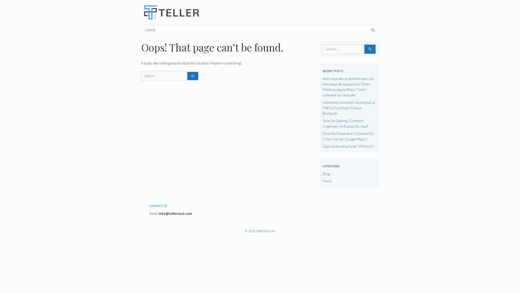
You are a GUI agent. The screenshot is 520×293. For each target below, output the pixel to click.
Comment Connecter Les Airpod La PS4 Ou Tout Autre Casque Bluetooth (349, 108)
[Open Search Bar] (373, 30)
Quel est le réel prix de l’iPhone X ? (348, 146)
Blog (326, 174)
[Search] (192, 76)
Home (150, 30)
